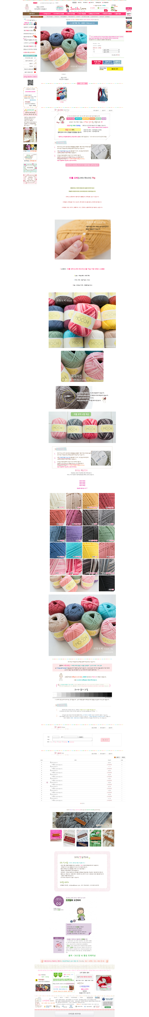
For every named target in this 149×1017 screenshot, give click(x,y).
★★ (55, 742)
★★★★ (65, 742)
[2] (82, 803)
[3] (83, 803)
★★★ (60, 742)
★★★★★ (71, 742)
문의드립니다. (54, 762)
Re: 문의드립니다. (58, 764)
